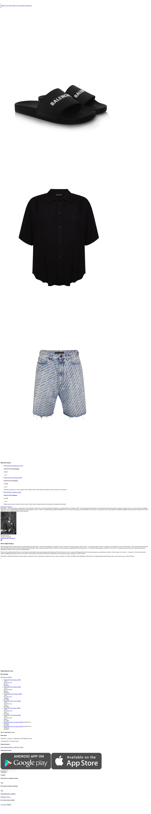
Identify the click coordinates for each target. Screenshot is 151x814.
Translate (12, 2)
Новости (23, 5)
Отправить (3, 772)
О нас (7, 5)
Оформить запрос (5, 797)
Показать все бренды (6, 506)
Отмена (3, 775)
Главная (3, 5)
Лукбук (11, 5)
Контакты (29, 5)
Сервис (19, 5)
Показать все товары (6, 677)
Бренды (15, 5)
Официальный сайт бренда (8, 538)
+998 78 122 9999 (18, 747)
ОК (2, 782)
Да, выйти (3, 804)
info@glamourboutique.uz (7, 747)
